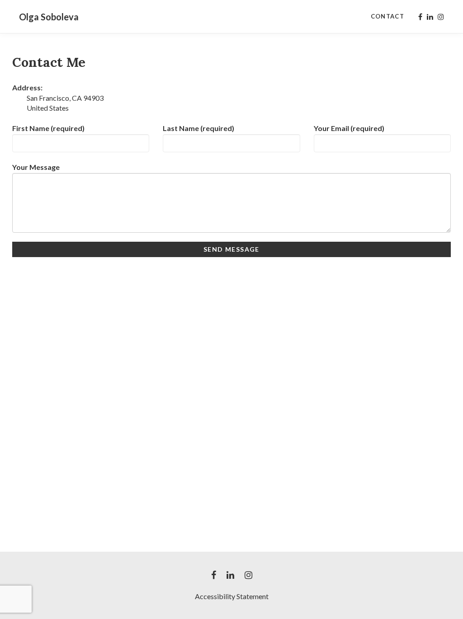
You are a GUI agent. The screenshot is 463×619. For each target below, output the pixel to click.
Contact (387, 16)
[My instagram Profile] (441, 16)
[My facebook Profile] (420, 16)
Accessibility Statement (232, 596)
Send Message (231, 249)
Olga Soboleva (49, 16)
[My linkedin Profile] (430, 16)
